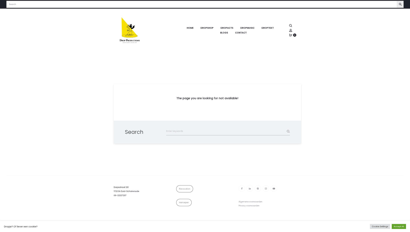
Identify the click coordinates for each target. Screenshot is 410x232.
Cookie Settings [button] (380, 226)
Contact (241, 32)
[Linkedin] (250, 188)
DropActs (227, 27)
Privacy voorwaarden (249, 205)
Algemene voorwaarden (250, 201)
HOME (190, 27)
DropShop (207, 27)
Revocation (184, 188)
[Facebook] (242, 188)
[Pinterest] (258, 188)
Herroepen (184, 202)
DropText (268, 27)
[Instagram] (266, 188)
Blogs (224, 32)
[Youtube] (274, 188)
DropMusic (247, 27)
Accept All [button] (399, 226)
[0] (290, 35)
